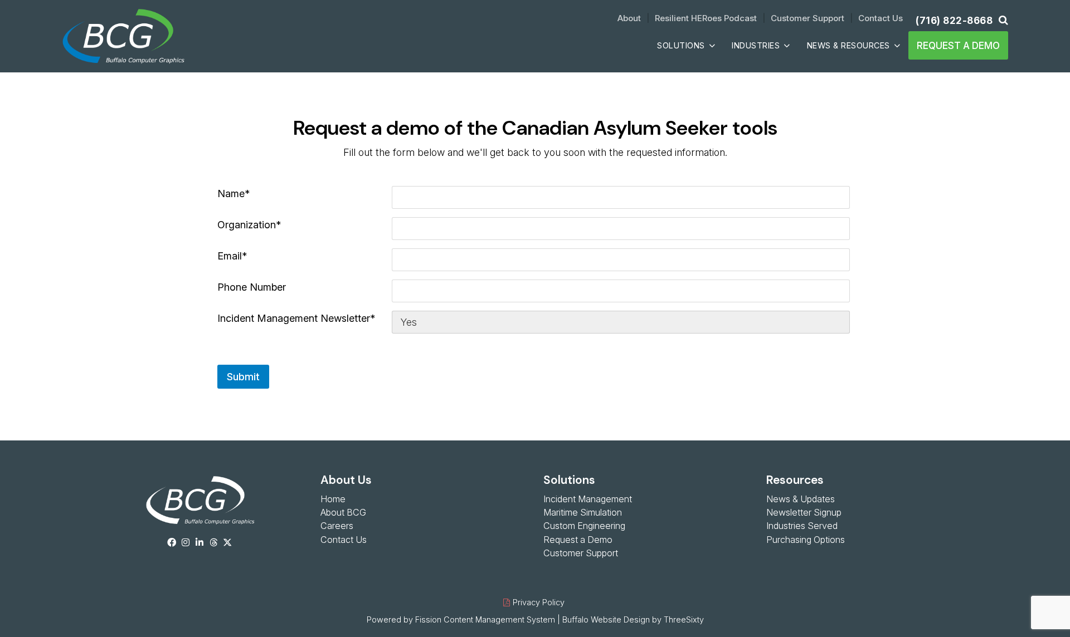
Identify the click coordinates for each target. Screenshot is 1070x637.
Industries (756, 45)
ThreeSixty (684, 619)
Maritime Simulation (582, 512)
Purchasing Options (805, 539)
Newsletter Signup (804, 512)
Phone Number (251, 287)
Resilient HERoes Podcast (706, 18)
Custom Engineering (584, 525)
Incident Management (587, 498)
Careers (336, 525)
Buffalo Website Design (606, 619)
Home (333, 498)
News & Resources (848, 45)
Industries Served (802, 525)
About (629, 18)
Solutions (681, 45)
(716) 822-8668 (954, 20)
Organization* (249, 225)
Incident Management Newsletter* (296, 318)
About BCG (343, 512)
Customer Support (807, 18)
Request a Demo (958, 45)
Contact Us (880, 18)
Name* (233, 193)
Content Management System (499, 619)
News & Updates (800, 498)
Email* (232, 256)
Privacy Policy (539, 602)
